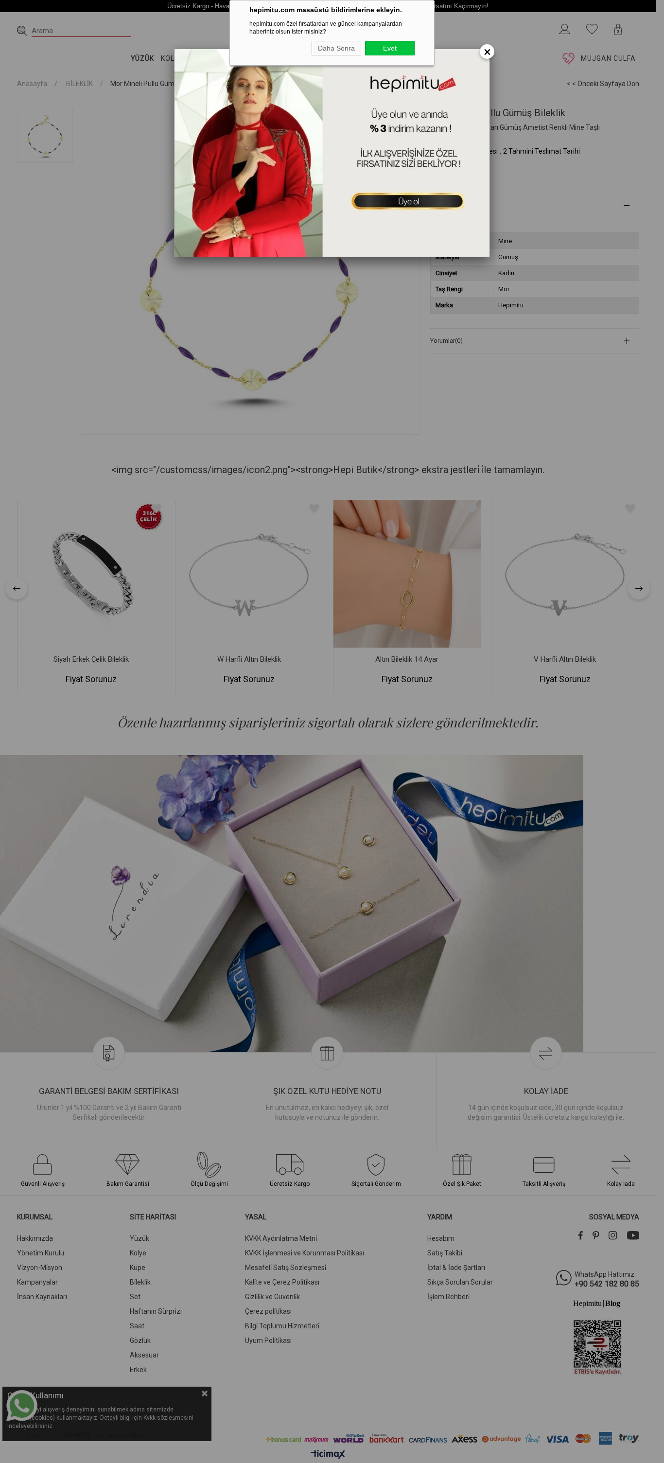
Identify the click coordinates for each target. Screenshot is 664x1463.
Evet (390, 48)
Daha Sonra (336, 48)
